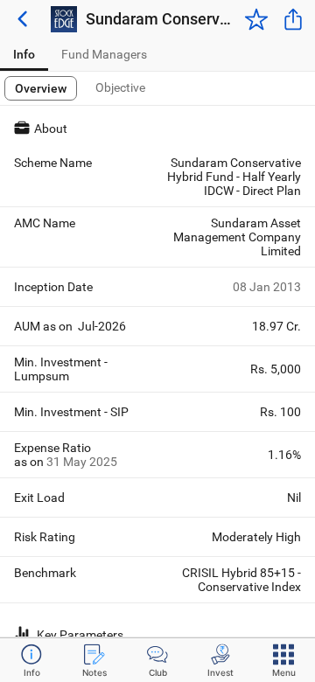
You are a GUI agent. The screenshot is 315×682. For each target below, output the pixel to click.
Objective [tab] (120, 87)
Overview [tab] (40, 88)
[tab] (24, 54)
